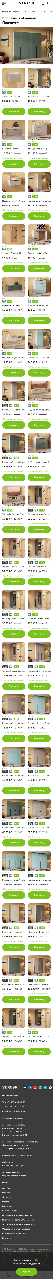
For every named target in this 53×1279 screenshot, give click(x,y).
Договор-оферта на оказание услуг (19, 1224)
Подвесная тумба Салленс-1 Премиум (20, 201)
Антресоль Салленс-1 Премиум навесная (21, 96)
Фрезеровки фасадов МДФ (15, 1233)
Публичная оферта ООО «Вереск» (18, 1220)
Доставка (6, 1197)
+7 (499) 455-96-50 (16, 1102)
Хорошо (26, 1271)
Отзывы (6, 1192)
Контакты (6, 1238)
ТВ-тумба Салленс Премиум (15, 514)
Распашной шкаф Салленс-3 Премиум (20, 462)
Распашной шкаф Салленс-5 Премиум (20, 827)
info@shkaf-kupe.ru (17, 1111)
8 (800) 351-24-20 (15, 1106)
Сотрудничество (9, 1210)
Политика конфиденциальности (17, 1215)
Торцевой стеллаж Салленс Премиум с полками (24, 1036)
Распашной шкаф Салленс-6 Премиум (20, 880)
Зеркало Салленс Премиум (15, 253)
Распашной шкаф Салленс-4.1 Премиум (21, 723)
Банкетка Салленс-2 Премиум (16, 305)
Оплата (5, 1201)
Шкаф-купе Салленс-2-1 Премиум (18, 932)
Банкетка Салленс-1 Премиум (16, 148)
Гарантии (6, 1206)
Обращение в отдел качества (16, 1229)
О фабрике (7, 1188)
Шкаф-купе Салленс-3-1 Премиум (18, 984)
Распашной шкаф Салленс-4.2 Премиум (21, 775)
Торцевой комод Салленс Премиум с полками (23, 566)
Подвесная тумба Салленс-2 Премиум (20, 357)
